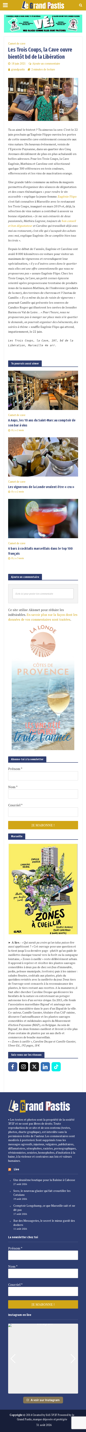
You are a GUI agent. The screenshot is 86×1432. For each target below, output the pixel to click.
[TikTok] (56, 1066)
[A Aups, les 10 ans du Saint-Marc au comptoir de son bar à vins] (43, 390)
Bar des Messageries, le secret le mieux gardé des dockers (44, 1223)
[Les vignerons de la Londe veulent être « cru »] (43, 456)
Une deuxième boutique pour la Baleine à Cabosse (44, 1180)
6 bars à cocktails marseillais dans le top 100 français (40, 551)
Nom (13, 787)
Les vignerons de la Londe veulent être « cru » (41, 487)
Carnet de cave (16, 43)
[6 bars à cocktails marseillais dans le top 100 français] (43, 518)
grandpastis (18, 69)
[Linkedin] (45, 1066)
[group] (43, 1359)
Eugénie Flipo (67, 196)
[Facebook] (12, 1066)
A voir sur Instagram (45, 1400)
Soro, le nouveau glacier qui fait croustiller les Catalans (42, 1193)
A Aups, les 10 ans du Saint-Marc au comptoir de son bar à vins (42, 422)
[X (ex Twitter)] (34, 1066)
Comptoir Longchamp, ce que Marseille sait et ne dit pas (44, 1208)
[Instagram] (23, 1066)
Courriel (15, 805)
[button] (43, 1390)
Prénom (15, 768)
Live (16, 1169)
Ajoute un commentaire (46, 63)
